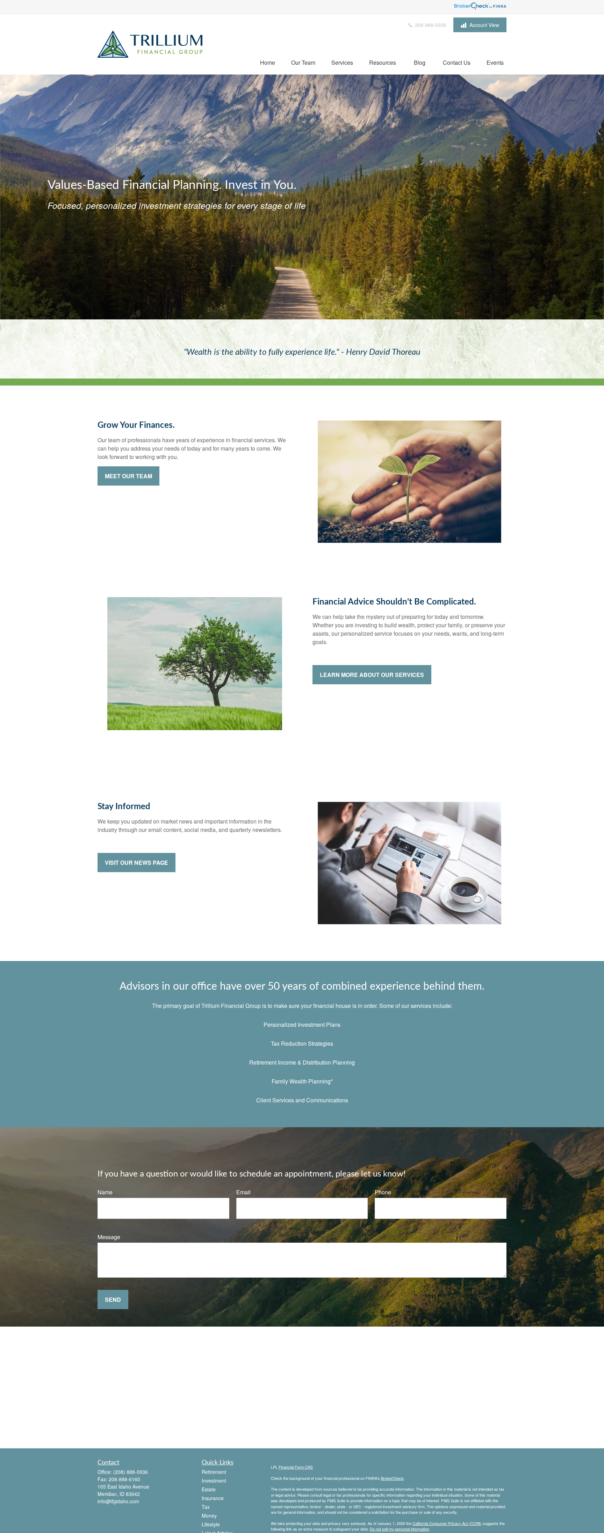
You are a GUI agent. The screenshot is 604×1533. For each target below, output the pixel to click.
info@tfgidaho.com (118, 1501)
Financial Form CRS (296, 1467)
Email (243, 1192)
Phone (383, 1192)
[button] (267, 62)
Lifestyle (211, 1524)
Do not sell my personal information (399, 1529)
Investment (214, 1480)
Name (105, 1192)
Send (113, 1299)
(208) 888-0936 (130, 1471)
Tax (206, 1506)
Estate (209, 1489)
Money (209, 1515)
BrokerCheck (392, 1478)
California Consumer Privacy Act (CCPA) (447, 1523)
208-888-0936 (430, 24)
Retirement (214, 1471)
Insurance (213, 1498)
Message (109, 1237)
